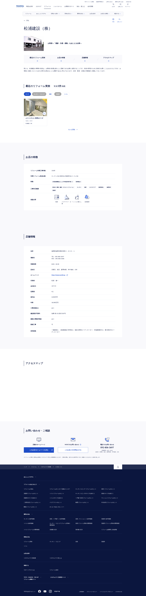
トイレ (66, 94)
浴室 (50, 94)
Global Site (128, 1)
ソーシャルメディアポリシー (106, 591)
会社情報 (90, 6)
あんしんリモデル (28, 477)
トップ (25, 466)
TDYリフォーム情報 (89, 1)
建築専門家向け (100, 1)
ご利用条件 (81, 591)
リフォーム (47, 6)
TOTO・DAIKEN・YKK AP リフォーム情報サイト (31, 578)
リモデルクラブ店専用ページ (58, 577)
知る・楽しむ (81, 6)
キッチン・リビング (39, 94)
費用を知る (27, 514)
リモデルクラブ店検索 (46, 466)
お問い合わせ (109, 1)
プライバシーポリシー (92, 591)
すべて (27, 94)
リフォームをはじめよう (30, 484)
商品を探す (29, 6)
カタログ (38, 6)
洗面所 (58, 94)
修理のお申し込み (119, 1)
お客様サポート (69, 6)
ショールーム (58, 6)
